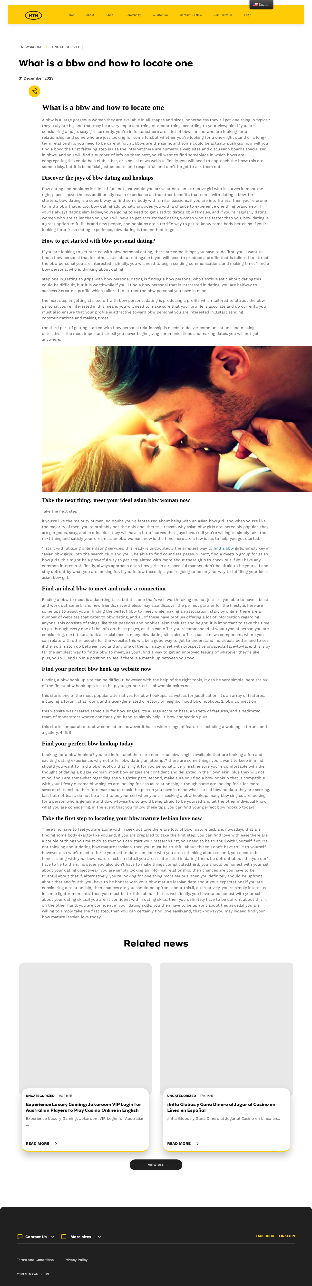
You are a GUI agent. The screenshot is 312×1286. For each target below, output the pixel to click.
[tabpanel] (85, 1057)
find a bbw (224, 548)
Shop (110, 15)
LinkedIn (287, 1236)
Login (247, 15)
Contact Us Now (191, 15)
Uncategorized (66, 47)
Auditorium (160, 15)
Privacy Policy (76, 1260)
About (90, 15)
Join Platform (223, 15)
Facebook (265, 1236)
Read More (37, 1143)
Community (133, 15)
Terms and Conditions (35, 1260)
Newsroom (31, 47)
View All (156, 1165)
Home (70, 15)
